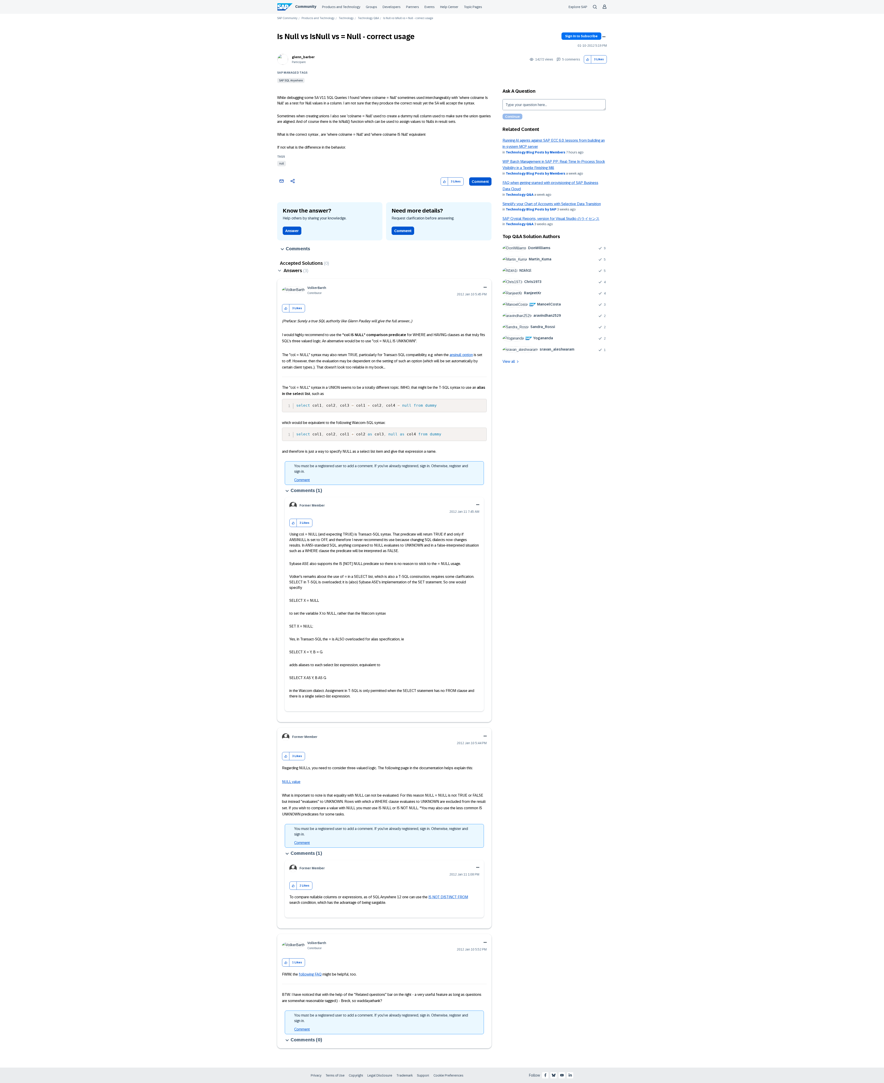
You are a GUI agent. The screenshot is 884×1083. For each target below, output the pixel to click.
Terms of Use (335, 1075)
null (281, 163)
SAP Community (287, 18)
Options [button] (604, 37)
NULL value (291, 782)
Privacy (316, 1075)
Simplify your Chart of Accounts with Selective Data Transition (552, 204)
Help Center (449, 7)
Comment (480, 182)
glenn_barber (303, 57)
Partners (412, 7)
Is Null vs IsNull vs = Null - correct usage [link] (408, 18)
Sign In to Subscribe (581, 36)
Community (305, 7)
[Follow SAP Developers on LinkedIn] (570, 1075)
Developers (392, 7)
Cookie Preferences (448, 1075)
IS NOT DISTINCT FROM (448, 897)
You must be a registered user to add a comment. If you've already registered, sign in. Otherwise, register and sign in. (381, 468)
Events (430, 7)
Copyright (356, 1075)
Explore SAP (578, 7)
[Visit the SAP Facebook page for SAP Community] (545, 1075)
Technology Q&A (368, 18)
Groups (371, 7)
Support (423, 1075)
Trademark (404, 1075)
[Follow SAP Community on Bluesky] (553, 1075)
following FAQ (310, 974)
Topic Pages (473, 7)
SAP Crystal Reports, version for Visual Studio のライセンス (551, 219)
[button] (587, 59)
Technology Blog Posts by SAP (531, 209)
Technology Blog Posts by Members (535, 152)
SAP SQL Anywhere (291, 80)
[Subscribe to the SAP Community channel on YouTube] (562, 1075)
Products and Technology (341, 7)
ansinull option (461, 355)
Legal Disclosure (379, 1075)
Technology (346, 18)
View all (509, 361)
